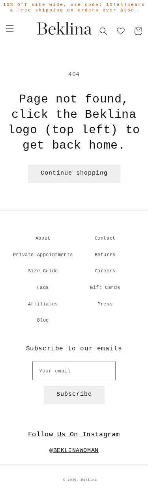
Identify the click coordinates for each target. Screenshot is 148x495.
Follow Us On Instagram (74, 434)
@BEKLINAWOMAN (74, 450)
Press (104, 304)
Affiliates (43, 304)
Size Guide (43, 271)
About (43, 238)
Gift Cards (105, 287)
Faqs (43, 287)
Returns (105, 255)
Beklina (89, 480)
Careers (105, 271)
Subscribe (74, 394)
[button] (10, 28)
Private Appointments (43, 255)
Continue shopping (74, 173)
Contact (105, 238)
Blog (43, 320)
